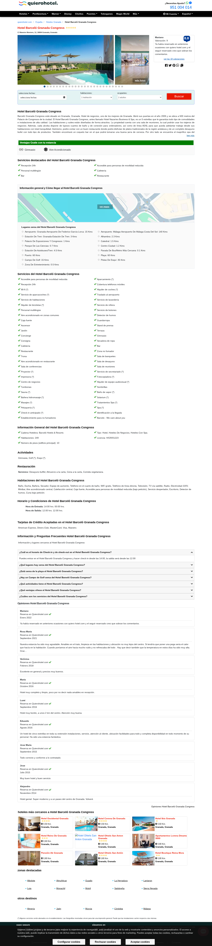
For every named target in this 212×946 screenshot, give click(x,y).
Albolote (31, 880)
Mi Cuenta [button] (171, 14)
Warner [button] (55, 14)
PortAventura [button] (39, 14)
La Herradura (121, 880)
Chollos (79, 14)
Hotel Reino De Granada (54, 835)
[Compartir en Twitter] (170, 65)
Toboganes (107, 14)
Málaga (147, 908)
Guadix (88, 880)
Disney (68, 14)
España (39, 22)
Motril (88, 888)
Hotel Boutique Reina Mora (169, 853)
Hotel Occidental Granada (54, 818)
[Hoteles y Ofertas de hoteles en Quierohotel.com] (38, 3)
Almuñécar (61, 880)
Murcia (88, 908)
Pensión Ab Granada (52, 853)
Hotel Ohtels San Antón (110, 853)
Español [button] (186, 14)
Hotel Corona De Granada (111, 818)
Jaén (58, 908)
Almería (31, 908)
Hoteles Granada (53, 22)
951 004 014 (181, 7)
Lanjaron (147, 880)
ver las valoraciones (174, 59)
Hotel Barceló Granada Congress (80, 22)
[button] (44, 86)
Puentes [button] (91, 14)
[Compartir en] (181, 65)
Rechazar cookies (105, 942)
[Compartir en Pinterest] (173, 65)
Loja (29, 888)
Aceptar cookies (140, 942)
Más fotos (140, 80)
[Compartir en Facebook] (166, 65)
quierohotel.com (25, 22)
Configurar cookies (69, 942)
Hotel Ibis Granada (165, 818)
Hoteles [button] (23, 14)
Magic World (122, 14)
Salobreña (119, 888)
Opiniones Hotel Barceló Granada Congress (172, 806)
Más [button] (135, 14)
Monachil (60, 888)
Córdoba (118, 908)
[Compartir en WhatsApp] (177, 65)
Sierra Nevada (150, 888)
